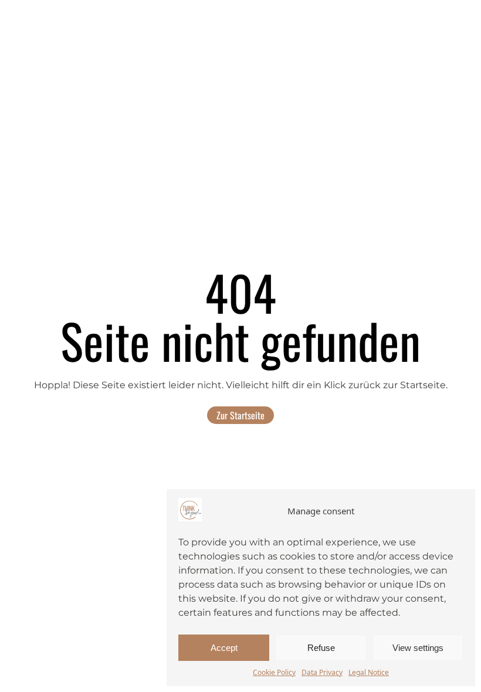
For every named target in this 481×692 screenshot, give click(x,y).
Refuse (321, 648)
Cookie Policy (274, 672)
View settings (417, 648)
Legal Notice (368, 672)
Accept (224, 648)
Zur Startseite (240, 415)
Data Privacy (322, 672)
